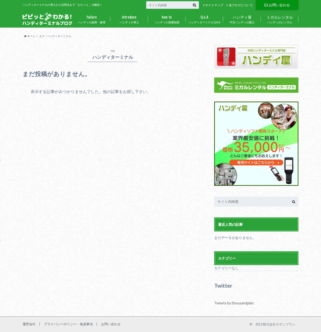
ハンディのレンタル (280, 19)
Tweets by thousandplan (234, 303)
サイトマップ (214, 5)
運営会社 (29, 324)
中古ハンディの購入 (242, 19)
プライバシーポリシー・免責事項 (68, 324)
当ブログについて (241, 5)
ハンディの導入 (129, 19)
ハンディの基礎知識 (166, 19)
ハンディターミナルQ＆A (204, 19)
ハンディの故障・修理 (91, 19)
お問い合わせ (279, 5)
